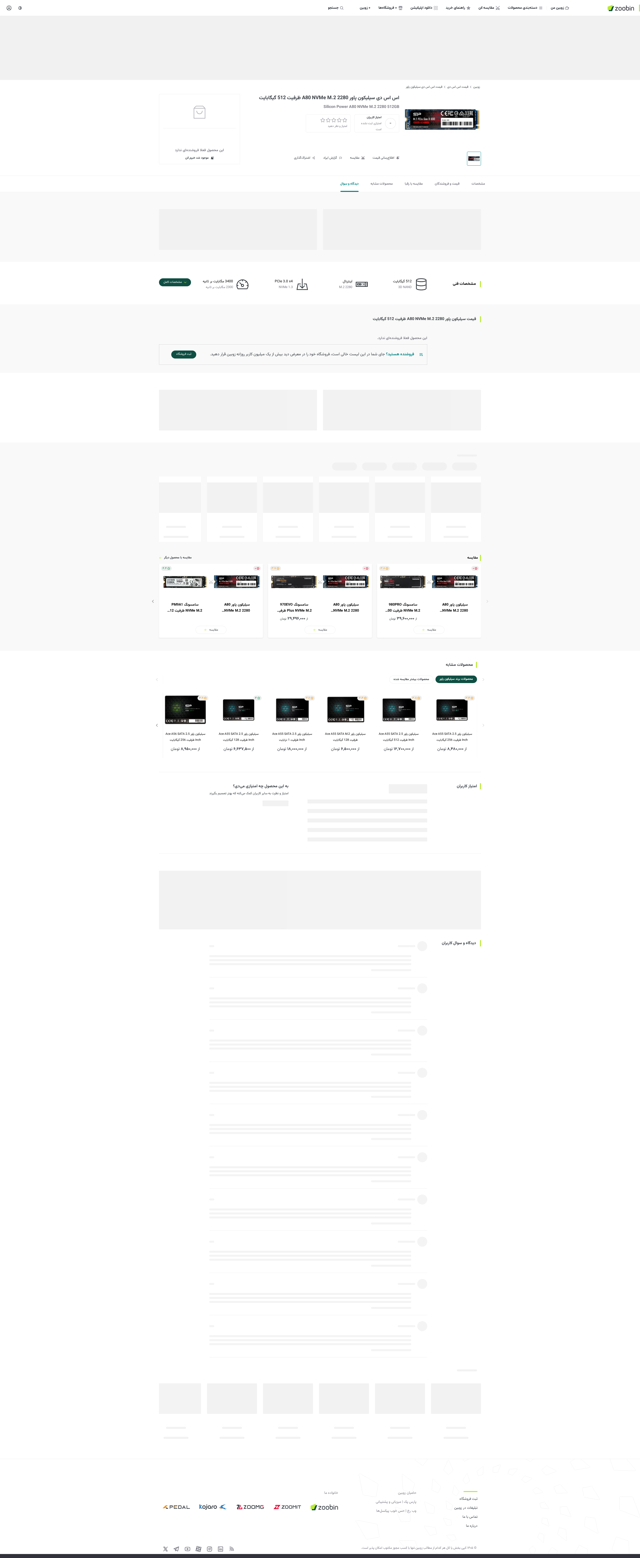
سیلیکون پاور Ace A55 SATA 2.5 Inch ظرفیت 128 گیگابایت (238, 737)
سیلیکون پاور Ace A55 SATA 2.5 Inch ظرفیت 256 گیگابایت (452, 737)
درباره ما (472, 1526)
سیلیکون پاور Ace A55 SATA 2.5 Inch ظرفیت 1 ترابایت (292, 737)
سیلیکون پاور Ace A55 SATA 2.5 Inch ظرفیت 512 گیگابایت (398, 737)
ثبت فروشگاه (469, 1499)
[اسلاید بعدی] (153, 601)
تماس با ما (470, 1517)
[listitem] (429, 601)
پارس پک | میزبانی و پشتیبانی (396, 1502)
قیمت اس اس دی (457, 87)
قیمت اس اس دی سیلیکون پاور (424, 87)
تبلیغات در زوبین (466, 1508)
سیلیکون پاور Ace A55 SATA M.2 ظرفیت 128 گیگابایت (345, 737)
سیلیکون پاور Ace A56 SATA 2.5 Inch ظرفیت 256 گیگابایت (185, 737)
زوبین (476, 87)
